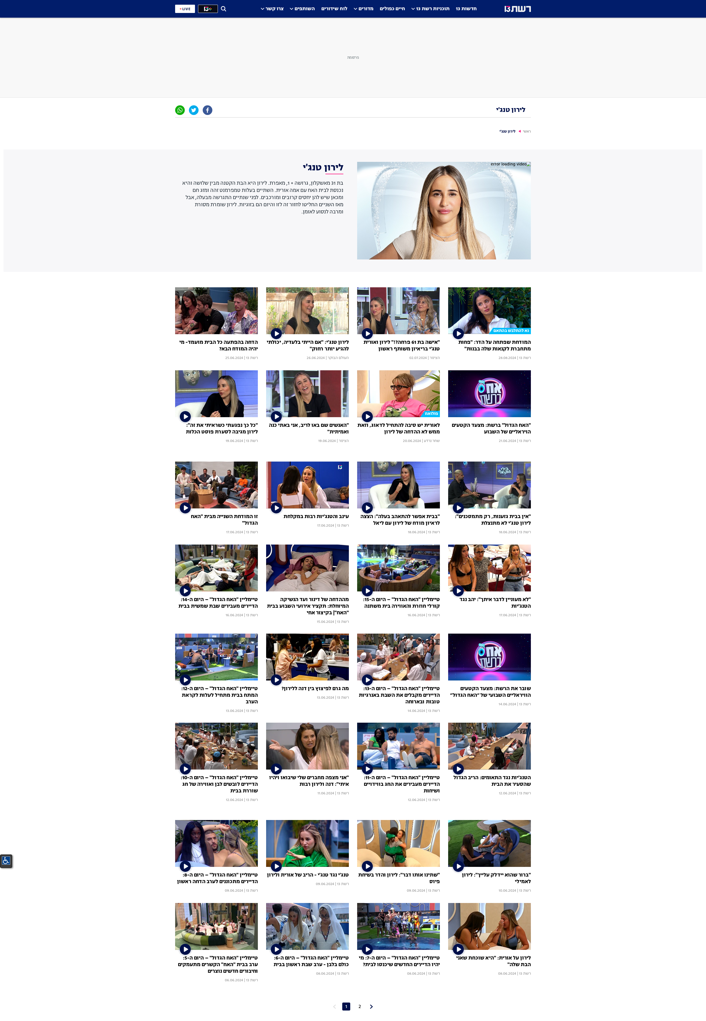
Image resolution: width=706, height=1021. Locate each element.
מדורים (366, 9)
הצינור (435, 357)
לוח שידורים (334, 9)
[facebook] (207, 110)
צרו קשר (275, 9)
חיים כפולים (392, 9)
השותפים (305, 9)
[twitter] (194, 110)
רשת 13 (525, 357)
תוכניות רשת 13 (433, 9)
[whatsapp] (180, 110)
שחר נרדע (432, 440)
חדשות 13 (466, 9)
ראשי (527, 131)
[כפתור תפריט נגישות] (6, 860)
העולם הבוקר (338, 357)
